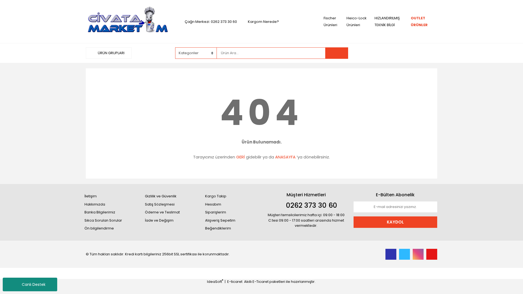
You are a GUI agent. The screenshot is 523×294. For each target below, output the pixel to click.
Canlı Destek (33, 284)
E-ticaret (234, 281)
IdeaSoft (215, 281)
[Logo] (128, 21)
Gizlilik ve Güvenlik (161, 196)
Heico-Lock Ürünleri (356, 21)
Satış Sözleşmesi (160, 204)
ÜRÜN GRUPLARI (110, 53)
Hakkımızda (94, 204)
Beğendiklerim (218, 228)
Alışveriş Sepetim (220, 220)
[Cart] (429, 53)
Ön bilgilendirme (99, 228)
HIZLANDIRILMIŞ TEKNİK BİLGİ (387, 21)
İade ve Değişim (159, 220)
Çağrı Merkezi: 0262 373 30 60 (211, 21)
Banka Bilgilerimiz (99, 212)
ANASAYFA (285, 157)
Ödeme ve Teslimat (162, 212)
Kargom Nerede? (263, 21)
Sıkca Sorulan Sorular (103, 220)
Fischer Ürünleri (330, 21)
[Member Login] (396, 52)
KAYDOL (395, 222)
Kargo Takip (215, 196)
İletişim (90, 196)
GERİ (240, 157)
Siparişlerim (215, 212)
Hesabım (213, 204)
